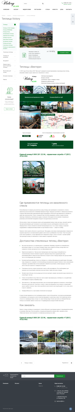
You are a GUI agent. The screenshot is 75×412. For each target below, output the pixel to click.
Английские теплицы (7, 41)
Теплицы (5, 24)
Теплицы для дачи (7, 43)
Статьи (47, 9)
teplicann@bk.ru (60, 401)
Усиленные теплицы (8, 52)
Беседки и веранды (8, 76)
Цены (61, 9)
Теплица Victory (6, 31)
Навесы (5, 79)
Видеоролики (27, 9)
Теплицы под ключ (7, 37)
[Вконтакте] (70, 408)
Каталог (16, 9)
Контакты (69, 9)
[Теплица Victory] (36, 23)
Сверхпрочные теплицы (8, 35)
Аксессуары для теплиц (7, 71)
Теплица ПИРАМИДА (7, 29)
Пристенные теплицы (8, 39)
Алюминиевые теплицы (8, 33)
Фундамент (6, 60)
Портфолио (37, 9)
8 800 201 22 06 (67, 3)
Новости (54, 9)
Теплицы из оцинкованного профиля (9, 48)
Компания (6, 9)
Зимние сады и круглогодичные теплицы (7, 66)
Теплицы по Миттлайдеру (9, 28)
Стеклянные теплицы (8, 45)
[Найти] (42, 3)
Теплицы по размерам (6, 56)
